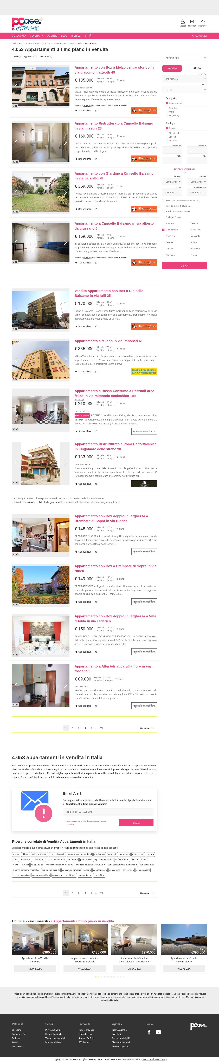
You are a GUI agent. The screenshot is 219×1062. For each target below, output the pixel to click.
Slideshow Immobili (121, 1042)
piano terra (125, 854)
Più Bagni (173, 217)
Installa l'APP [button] (18, 1046)
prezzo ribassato (57, 854)
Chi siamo (16, 1030)
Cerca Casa (19, 35)
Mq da (179, 156)
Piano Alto (170, 236)
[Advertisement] (109, 7)
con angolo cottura (41, 875)
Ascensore (195, 249)
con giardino (37, 865)
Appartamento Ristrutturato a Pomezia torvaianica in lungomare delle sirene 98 (116, 446)
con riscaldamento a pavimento (122, 865)
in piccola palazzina (103, 859)
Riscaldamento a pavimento (179, 206)
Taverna (169, 242)
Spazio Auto (178, 211)
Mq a (204, 156)
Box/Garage (174, 115)
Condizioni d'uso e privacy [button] (154, 1059)
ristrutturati (26, 859)
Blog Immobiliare (53, 1042)
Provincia (202, 74)
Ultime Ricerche (86, 1034)
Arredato (170, 223)
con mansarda (100, 870)
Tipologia (170, 123)
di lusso (25, 854)
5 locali (135, 859)
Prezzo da (177, 145)
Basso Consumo (183, 200)
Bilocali (172, 137)
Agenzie (52, 35)
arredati (87, 870)
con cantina (114, 870)
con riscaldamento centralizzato (90, 865)
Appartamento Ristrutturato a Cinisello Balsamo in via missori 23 (114, 125)
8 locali (25, 865)
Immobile (177, 177)
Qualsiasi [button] (173, 108)
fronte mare (99, 854)
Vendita (35, 35)
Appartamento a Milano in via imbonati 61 (109, 341)
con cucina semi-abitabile (64, 875)
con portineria (85, 875)
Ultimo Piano (172, 230)
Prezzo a (202, 145)
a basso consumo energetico (26, 870)
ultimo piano (138, 854)
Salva (136, 822)
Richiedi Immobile (53, 1034)
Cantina (169, 249)
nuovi (15, 859)
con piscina (72, 859)
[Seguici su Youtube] (158, 1032)
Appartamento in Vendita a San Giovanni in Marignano (134, 963)
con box (150, 854)
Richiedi (76, 35)
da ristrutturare (122, 859)
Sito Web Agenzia (120, 1046)
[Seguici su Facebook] (149, 1032)
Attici (171, 112)
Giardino (202, 177)
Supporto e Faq (19, 1034)
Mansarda (195, 236)
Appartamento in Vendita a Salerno (35, 963)
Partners (16, 1038)
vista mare (38, 859)
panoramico (86, 859)
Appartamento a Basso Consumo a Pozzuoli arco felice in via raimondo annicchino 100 (114, 393)
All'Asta (194, 255)
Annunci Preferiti (86, 1038)
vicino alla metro (39, 854)
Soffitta (194, 242)
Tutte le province (86, 1030)
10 (123, 976)
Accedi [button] (15, 1042)
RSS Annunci (85, 1042)
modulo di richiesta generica (44, 502)
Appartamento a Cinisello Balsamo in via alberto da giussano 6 (114, 226)
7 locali (16, 865)
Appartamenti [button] (175, 103)
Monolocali (174, 133)
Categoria (171, 98)
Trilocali (172, 140)
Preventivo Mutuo (53, 1030)
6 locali (144, 859)
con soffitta (99, 875)
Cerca (184, 265)
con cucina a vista (21, 875)
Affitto (197, 68)
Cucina (178, 187)
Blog (64, 35)
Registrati (116, 1034)
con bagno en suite (51, 870)
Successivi (146, 728)
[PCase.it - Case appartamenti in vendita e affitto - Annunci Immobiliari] (27, 23)
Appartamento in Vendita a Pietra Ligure (184, 963)
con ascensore (143, 870)
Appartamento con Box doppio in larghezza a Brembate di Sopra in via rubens (111, 518)
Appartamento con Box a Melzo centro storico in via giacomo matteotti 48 (114, 70)
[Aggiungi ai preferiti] (96, 110)
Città (88, 35)
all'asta (16, 854)
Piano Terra (196, 230)
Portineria (170, 255)
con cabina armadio (71, 870)
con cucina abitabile (55, 859)
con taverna (128, 870)
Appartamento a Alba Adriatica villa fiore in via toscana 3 (113, 668)
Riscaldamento (200, 187)
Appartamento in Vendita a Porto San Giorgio (84, 963)
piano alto (112, 854)
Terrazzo (194, 223)
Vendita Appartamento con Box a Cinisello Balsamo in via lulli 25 (109, 293)
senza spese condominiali (80, 854)
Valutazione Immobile (55, 1038)
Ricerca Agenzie (119, 1030)
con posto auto (147, 865)
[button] (183, 23)
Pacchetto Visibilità (121, 1038)
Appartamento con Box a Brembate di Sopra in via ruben (115, 568)
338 (101, 728)
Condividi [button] (201, 35)
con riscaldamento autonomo (59, 865)
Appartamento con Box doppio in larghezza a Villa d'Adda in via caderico (115, 618)
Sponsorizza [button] (85, 110)
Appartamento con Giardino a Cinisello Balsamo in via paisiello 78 (114, 176)
